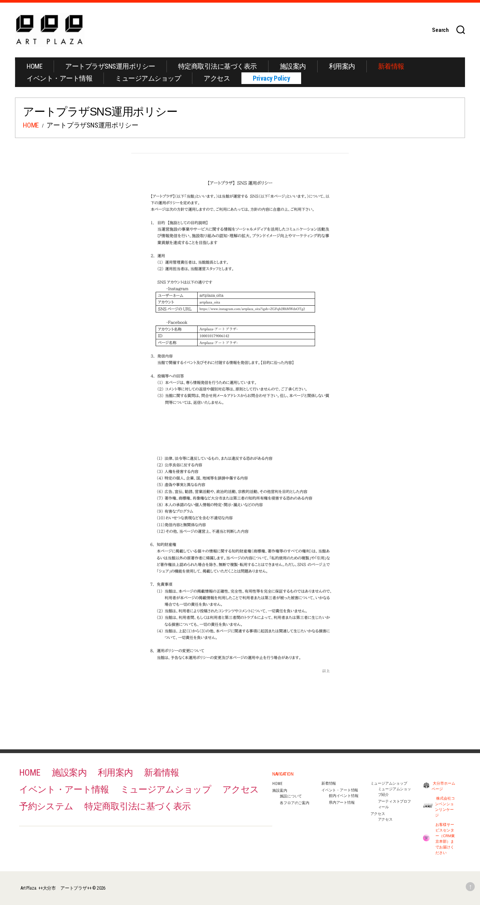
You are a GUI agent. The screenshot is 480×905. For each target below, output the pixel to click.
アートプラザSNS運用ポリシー (110, 66)
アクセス (217, 78)
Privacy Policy (271, 78)
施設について (291, 796)
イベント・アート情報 (59, 78)
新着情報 (391, 66)
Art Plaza (28, 888)
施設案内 (293, 66)
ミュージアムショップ (148, 78)
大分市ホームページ (443, 786)
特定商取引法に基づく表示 (217, 66)
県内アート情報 (342, 802)
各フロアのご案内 (294, 803)
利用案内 (342, 66)
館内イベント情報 (343, 796)
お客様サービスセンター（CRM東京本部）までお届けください (445, 838)
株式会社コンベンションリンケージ (445, 806)
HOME (34, 66)
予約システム (46, 806)
